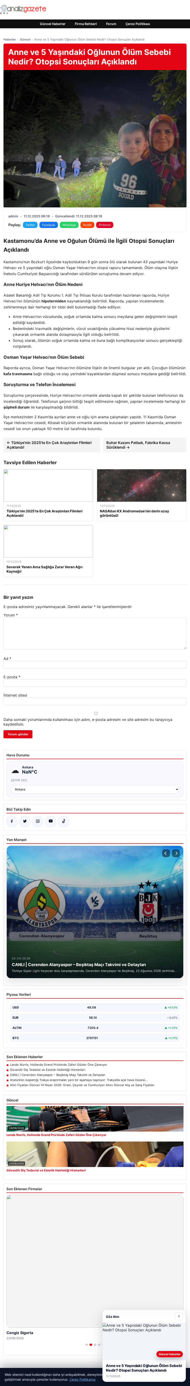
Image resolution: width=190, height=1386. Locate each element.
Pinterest (105, 225)
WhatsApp (69, 225)
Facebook (48, 225)
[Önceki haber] (166, 853)
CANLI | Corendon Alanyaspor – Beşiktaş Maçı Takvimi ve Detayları (57, 1075)
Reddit (87, 225)
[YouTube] (50, 821)
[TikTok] (63, 821)
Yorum (10, 615)
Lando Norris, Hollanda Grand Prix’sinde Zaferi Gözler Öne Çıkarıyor (58, 1064)
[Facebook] (11, 821)
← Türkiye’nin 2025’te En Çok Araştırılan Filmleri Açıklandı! (49, 445)
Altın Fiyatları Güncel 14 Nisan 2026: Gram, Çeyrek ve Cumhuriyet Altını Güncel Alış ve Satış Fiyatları (82, 1085)
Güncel (25, 39)
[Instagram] (37, 821)
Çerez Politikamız (83, 1379)
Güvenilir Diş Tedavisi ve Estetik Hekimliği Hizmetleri (47, 1070)
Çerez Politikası (138, 24)
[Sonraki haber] (176, 853)
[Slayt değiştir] (86, 1345)
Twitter (30, 225)
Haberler (9, 39)
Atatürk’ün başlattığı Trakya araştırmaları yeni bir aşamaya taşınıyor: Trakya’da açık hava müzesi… (79, 1080)
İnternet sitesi (15, 695)
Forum (111, 24)
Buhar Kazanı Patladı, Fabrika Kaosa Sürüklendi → (138, 445)
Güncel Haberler (53, 24)
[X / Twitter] (24, 821)
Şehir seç (19, 780)
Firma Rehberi (86, 24)
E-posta (11, 677)
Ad (7, 658)
